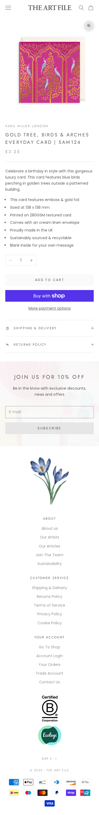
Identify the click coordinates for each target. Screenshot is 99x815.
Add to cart (49, 279)
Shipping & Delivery (49, 587)
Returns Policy (49, 596)
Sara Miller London (26, 126)
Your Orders (49, 664)
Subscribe (49, 428)
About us (49, 528)
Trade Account (49, 673)
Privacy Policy (49, 614)
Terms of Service (49, 605)
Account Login (49, 655)
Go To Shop (49, 647)
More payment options (50, 308)
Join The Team (49, 555)
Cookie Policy (49, 623)
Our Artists (49, 537)
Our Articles (49, 546)
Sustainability (49, 563)
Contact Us (49, 682)
